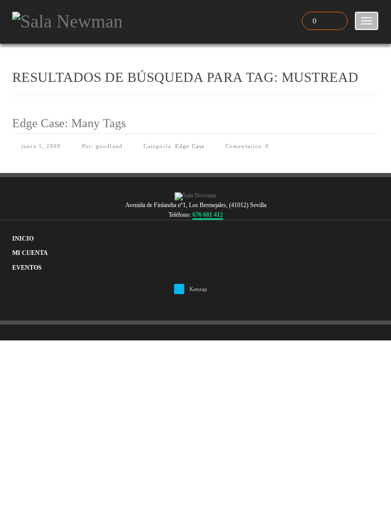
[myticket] (67, 20)
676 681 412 (207, 214)
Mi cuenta (30, 253)
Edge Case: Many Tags (69, 123)
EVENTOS (27, 268)
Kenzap (198, 289)
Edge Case (190, 146)
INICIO (23, 239)
